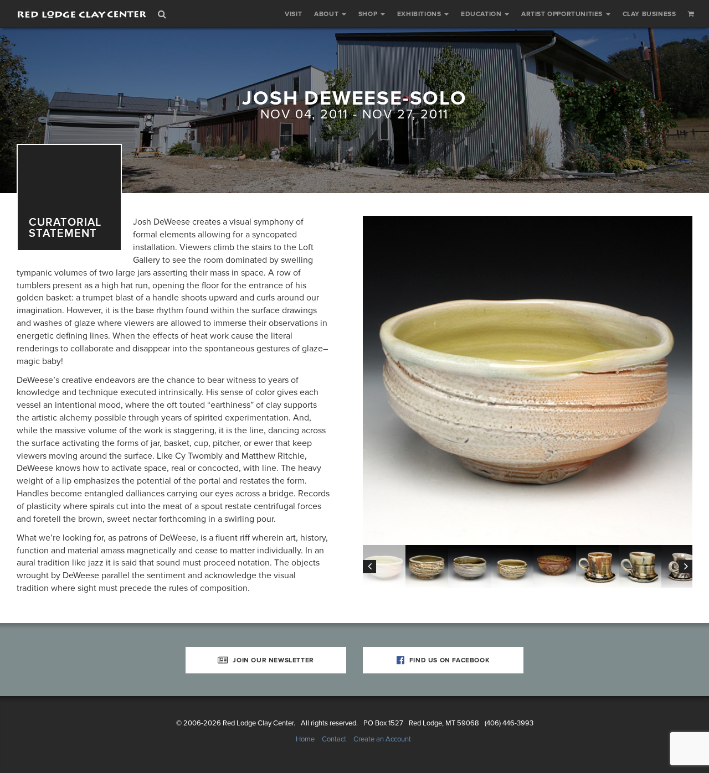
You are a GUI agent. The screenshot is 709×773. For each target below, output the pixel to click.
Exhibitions (420, 14)
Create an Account (382, 739)
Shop (368, 14)
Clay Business (649, 14)
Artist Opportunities (563, 14)
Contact (334, 739)
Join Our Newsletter (272, 660)
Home (305, 739)
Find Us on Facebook (448, 660)
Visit (293, 14)
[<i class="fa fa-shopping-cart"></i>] (691, 14)
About (327, 14)
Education (482, 14)
